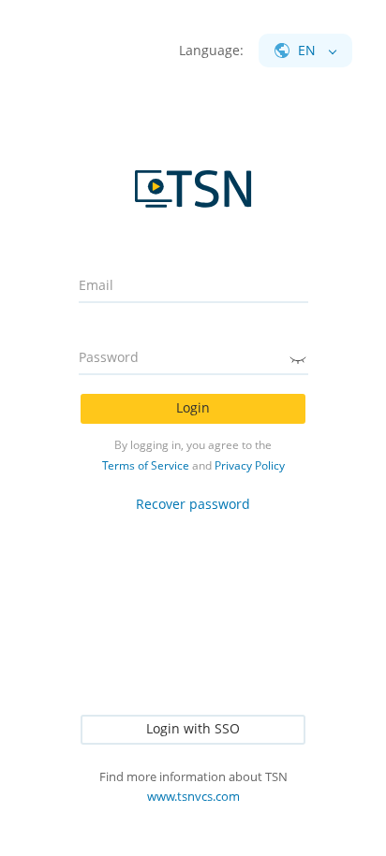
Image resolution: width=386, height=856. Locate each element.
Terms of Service (145, 465)
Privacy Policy (250, 465)
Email (96, 285)
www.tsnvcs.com (193, 796)
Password (109, 357)
